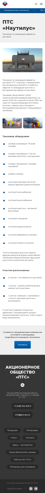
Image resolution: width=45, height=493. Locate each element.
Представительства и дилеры (22, 452)
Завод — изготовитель (22, 445)
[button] (36, 4)
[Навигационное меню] (41, 4)
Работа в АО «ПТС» (22, 459)
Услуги (14, 438)
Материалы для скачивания (22, 467)
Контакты (30, 438)
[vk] (22, 385)
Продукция (12, 430)
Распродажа (32, 430)
